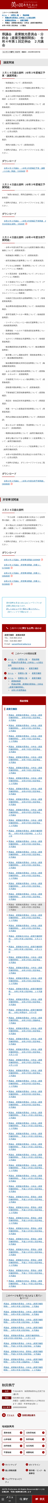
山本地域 (7, 1439)
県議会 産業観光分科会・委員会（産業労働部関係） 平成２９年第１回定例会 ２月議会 (26, 1199)
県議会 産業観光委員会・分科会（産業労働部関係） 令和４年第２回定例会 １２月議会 (25, 875)
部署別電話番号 (28, 1415)
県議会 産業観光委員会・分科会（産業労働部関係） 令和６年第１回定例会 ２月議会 (25, 812)
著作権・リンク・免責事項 (37, 1471)
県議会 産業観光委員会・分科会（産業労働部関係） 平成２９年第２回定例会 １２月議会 (26, 1167)
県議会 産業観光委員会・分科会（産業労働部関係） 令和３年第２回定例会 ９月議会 (25, 928)
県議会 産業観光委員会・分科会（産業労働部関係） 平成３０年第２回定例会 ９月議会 (26, 1136)
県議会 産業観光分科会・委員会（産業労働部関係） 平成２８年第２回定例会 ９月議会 (26, 1231)
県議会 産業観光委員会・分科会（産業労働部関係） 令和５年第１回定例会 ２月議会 (25, 865)
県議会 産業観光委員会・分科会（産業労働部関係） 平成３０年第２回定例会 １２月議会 (26, 1125)
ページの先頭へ (43, 1491)
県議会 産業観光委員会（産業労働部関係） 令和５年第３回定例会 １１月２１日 (25, 833)
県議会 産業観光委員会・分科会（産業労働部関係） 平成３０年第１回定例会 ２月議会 (26, 1157)
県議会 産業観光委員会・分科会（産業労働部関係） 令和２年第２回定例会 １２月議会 (25, 980)
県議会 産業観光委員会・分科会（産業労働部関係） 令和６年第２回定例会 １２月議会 (25, 780)
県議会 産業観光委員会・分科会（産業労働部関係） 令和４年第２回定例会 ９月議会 (25, 886)
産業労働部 (24, 20)
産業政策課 (16, 681)
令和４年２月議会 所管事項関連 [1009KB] (22, 560)
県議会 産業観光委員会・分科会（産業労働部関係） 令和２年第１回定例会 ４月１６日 (25, 1062)
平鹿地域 (7, 1452)
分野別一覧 (15, 15)
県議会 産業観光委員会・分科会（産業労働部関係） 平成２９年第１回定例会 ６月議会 (26, 1188)
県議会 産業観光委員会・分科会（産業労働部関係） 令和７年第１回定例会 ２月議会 (25, 770)
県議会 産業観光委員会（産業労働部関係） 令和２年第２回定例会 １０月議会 (25, 991)
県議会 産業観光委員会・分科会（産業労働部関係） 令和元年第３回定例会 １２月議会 (25, 1083)
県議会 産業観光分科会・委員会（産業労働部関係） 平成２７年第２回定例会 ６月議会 (26, 1283)
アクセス (10, 1415)
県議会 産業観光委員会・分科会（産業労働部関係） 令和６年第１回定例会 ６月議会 (25, 801)
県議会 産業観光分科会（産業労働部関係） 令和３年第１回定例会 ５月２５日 (25, 938)
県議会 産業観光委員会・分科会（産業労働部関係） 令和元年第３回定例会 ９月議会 (25, 1094)
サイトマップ (10, 1465)
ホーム (4, 15)
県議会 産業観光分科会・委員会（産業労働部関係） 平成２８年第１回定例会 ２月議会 (26, 1252)
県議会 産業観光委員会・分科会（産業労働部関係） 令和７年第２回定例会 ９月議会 (25, 749)
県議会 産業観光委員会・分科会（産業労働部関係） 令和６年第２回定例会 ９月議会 (25, 791)
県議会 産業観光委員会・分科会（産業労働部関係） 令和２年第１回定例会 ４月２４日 (25, 1052)
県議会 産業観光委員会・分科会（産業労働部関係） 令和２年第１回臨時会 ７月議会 (25, 1020)
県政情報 (26, 15)
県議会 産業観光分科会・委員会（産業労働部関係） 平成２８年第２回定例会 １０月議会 (26, 1220)
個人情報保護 (10, 1470)
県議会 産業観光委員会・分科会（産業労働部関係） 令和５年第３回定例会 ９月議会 (25, 844)
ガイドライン (34, 1465)
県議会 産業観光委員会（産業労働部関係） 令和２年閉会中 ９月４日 (25, 1011)
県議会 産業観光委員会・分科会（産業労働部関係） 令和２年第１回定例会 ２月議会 (25, 1073)
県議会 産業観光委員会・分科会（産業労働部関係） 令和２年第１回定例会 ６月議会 (25, 1031)
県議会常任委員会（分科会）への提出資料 (20, 18)
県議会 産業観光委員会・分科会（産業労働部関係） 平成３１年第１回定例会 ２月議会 (26, 1115)
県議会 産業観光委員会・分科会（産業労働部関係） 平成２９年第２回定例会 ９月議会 (26, 1178)
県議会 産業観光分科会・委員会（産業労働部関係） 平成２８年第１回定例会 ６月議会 (26, 1241)
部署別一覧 (22, 673)
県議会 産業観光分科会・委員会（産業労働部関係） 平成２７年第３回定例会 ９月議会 (26, 1273)
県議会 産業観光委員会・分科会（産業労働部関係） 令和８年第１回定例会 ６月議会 (25, 717)
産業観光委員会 (10, 20)
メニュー (9, 1499)
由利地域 (7, 1446)
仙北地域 (30, 1446)
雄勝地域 (30, 1452)
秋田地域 (30, 1439)
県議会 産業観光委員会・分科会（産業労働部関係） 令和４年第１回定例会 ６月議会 (25, 896)
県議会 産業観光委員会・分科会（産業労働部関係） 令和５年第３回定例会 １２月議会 (25, 822)
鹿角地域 (7, 1433)
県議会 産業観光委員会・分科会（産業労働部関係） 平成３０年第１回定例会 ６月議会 (26, 1146)
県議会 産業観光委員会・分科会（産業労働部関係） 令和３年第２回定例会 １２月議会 (25, 917)
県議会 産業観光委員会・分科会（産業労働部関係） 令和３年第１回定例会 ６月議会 (25, 959)
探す (25, 1499)
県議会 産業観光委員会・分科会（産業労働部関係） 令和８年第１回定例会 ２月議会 (25, 728)
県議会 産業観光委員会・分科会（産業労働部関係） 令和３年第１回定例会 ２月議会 (25, 970)
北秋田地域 (30, 1433)
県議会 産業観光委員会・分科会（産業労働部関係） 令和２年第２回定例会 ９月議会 (25, 1002)
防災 (42, 1499)
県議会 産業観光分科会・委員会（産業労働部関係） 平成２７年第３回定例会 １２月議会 (26, 1262)
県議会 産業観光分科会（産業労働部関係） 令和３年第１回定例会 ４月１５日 (25, 949)
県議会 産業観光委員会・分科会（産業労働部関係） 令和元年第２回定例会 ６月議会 (25, 1104)
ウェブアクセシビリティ (13, 1480)
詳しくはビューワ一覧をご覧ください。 (23, 609)
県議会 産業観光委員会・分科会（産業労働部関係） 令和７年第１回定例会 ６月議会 (25, 759)
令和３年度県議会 (18, 690)
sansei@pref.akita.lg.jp (21, 644)
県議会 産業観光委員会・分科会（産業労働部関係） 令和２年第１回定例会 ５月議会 (25, 1041)
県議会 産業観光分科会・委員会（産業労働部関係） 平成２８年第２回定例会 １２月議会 (26, 1210)
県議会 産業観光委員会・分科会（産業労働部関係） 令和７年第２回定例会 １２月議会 (25, 738)
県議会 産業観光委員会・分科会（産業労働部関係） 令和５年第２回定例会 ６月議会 (25, 854)
